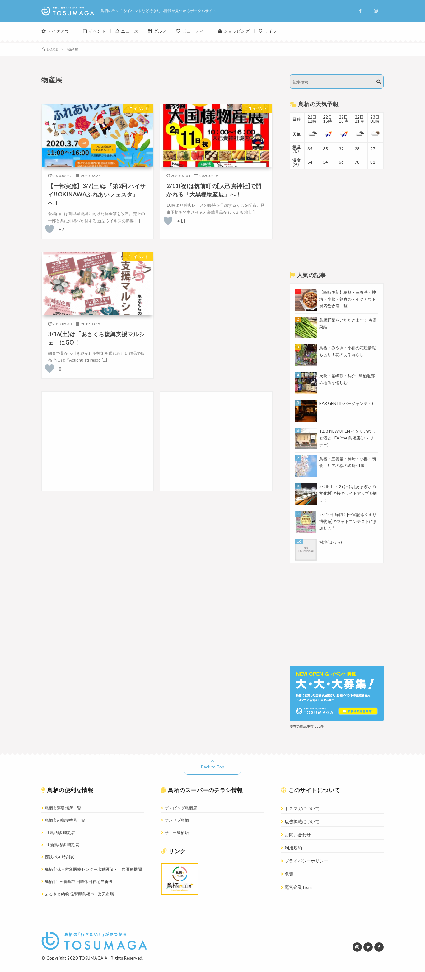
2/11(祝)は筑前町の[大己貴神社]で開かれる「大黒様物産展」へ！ (214, 190)
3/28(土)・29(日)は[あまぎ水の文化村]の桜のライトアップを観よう (348, 493)
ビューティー (195, 31)
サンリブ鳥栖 (177, 820)
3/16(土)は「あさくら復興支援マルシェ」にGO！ (96, 338)
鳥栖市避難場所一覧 (63, 807)
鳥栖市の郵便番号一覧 (65, 820)
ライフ (270, 31)
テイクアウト (60, 31)
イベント (97, 31)
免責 (289, 873)
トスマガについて (302, 808)
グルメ (159, 31)
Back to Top (212, 766)
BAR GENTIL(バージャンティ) (346, 403)
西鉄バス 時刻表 (59, 856)
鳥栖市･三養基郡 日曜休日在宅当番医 (79, 881)
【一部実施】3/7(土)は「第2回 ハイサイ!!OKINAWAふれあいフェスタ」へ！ (97, 194)
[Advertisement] (97, 441)
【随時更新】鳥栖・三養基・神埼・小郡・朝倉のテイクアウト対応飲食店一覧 (347, 299)
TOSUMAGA (91, 958)
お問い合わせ (298, 834)
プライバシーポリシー (306, 860)
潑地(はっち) (330, 542)
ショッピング (236, 31)
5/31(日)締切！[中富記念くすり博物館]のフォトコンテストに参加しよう (348, 521)
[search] (378, 82)
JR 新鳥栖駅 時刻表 (62, 844)
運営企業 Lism (298, 887)
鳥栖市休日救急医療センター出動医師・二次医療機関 (93, 869)
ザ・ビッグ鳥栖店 (181, 807)
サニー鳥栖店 (177, 832)
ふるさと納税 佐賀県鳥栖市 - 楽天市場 (79, 893)
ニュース (129, 31)
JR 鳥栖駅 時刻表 (60, 832)
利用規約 (293, 847)
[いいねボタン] (49, 229)
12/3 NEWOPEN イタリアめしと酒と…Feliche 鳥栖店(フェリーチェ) (348, 438)
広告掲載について (302, 821)
